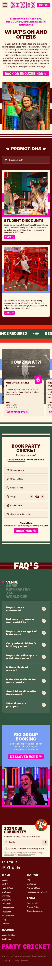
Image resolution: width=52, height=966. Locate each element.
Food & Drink (7, 888)
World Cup (17, 596)
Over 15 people (35, 460)
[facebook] (9, 867)
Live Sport (6, 904)
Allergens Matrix (33, 888)
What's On (6, 900)
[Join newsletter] (44, 842)
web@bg (6, 961)
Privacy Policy (33, 907)
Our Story (6, 896)
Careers (5, 924)
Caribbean (6, 939)
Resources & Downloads (37, 892)
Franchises (6, 912)
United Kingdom (8, 935)
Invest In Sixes (8, 916)
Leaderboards (8, 908)
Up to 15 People (16, 460)
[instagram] (4, 867)
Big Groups (6, 892)
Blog (4, 920)
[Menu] (5, 5)
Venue (12, 582)
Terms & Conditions (35, 911)
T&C (10, 593)
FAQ (28, 880)
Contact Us (31, 884)
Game (11, 586)
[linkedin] (18, 867)
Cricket (5, 884)
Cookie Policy (33, 903)
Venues (5, 880)
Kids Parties (18, 589)
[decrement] (31, 496)
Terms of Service (24, 855)
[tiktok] (13, 867)
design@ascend (21, 961)
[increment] (42, 496)
